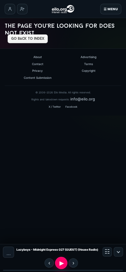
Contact (37, 64)
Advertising (88, 57)
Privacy (37, 70)
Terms (88, 64)
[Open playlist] (107, 252)
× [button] (118, 252)
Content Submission (38, 77)
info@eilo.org (82, 99)
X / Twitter (55, 106)
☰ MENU (111, 9)
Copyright (89, 70)
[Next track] (73, 263)
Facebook (71, 106)
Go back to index (27, 39)
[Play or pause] (61, 263)
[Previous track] (49, 263)
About (37, 57)
